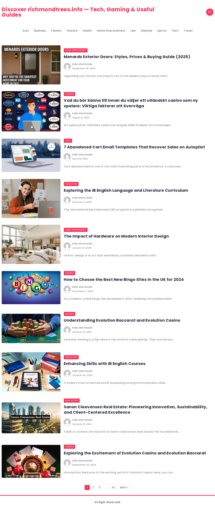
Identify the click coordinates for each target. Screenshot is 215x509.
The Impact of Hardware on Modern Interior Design (116, 236)
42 (113, 487)
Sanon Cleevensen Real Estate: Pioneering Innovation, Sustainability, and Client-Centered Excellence (135, 409)
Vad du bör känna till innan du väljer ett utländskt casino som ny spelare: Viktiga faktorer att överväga (131, 103)
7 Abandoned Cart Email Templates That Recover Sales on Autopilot (134, 147)
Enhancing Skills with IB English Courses (104, 363)
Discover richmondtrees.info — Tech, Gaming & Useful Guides (78, 12)
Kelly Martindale (82, 64)
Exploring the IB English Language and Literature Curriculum (126, 190)
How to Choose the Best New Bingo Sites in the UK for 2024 (124, 279)
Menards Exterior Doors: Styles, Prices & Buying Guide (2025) (127, 56)
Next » (124, 487)
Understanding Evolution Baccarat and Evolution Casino (122, 320)
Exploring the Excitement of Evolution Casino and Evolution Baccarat (135, 453)
